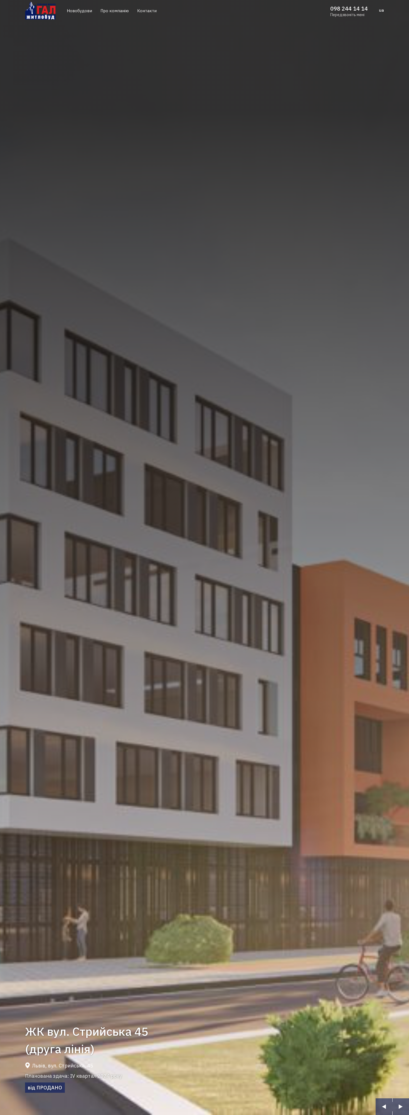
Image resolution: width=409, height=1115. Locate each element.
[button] (384, 1106)
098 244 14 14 (349, 8)
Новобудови (79, 10)
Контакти (147, 10)
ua (381, 10)
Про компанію (114, 10)
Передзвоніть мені (347, 15)
